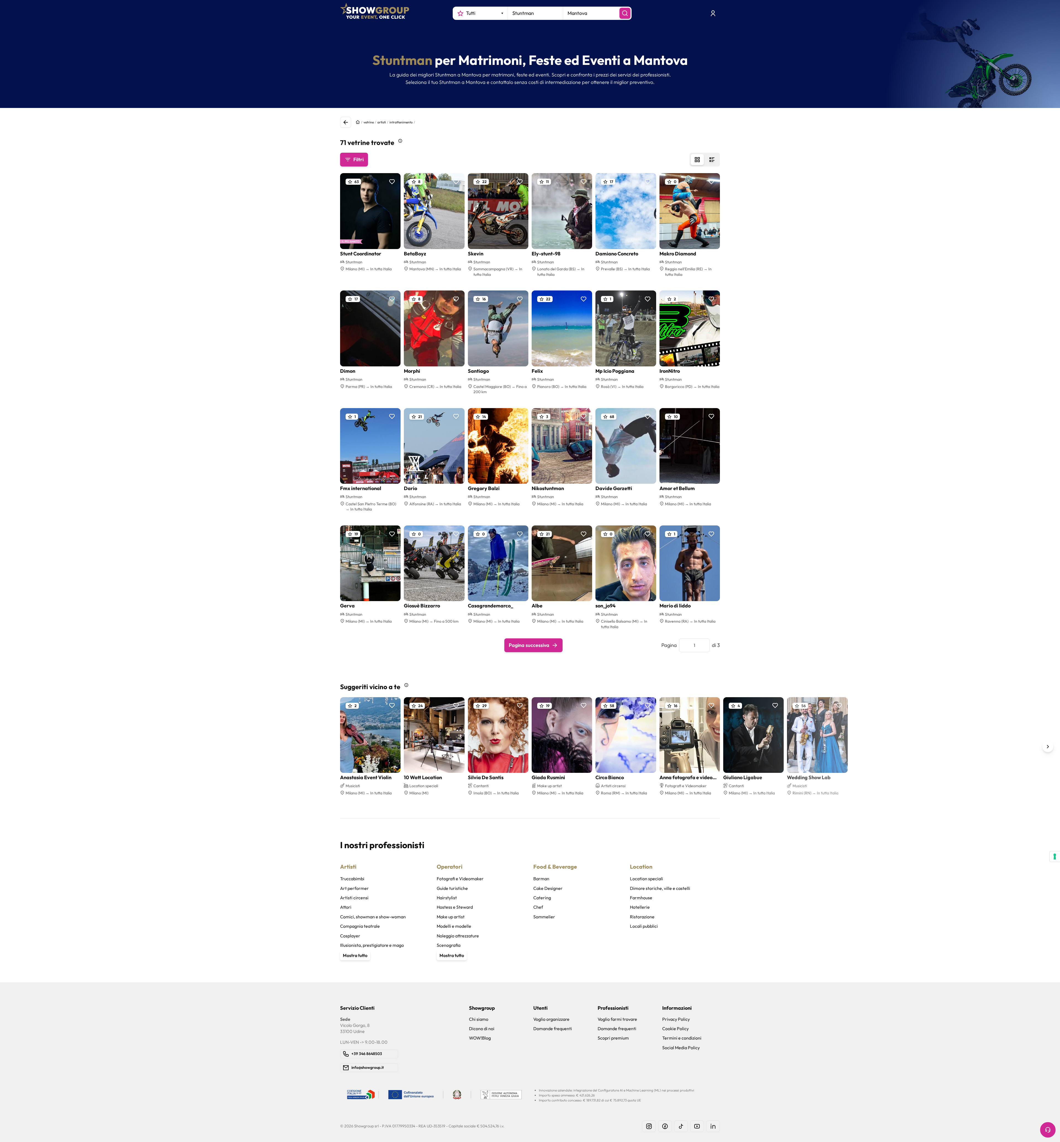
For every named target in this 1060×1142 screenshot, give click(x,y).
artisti (381, 122)
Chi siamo (478, 1019)
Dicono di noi (481, 1028)
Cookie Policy (675, 1028)
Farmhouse (641, 897)
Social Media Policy (681, 1047)
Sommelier (544, 916)
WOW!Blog (480, 1038)
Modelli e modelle (454, 926)
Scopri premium (613, 1038)
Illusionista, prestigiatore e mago (372, 945)
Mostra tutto (355, 955)
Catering (542, 897)
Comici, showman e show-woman (373, 916)
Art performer (354, 888)
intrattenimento (401, 122)
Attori (345, 907)
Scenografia (448, 945)
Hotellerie (640, 907)
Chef (538, 907)
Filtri (358, 159)
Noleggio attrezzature (458, 936)
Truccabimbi (352, 878)
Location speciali (646, 878)
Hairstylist (447, 897)
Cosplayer (350, 936)
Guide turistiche (452, 888)
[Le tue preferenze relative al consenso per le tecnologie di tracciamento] (1055, 856)
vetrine (369, 122)
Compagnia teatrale (360, 926)
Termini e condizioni (681, 1038)
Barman (541, 878)
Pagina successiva (529, 645)
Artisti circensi (354, 897)
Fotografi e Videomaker (460, 878)
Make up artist (451, 916)
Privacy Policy (676, 1019)
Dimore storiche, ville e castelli (660, 888)
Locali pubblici (644, 926)
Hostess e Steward (455, 907)
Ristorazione (642, 916)
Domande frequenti (552, 1028)
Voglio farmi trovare (617, 1019)
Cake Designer (548, 888)
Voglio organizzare (551, 1019)
